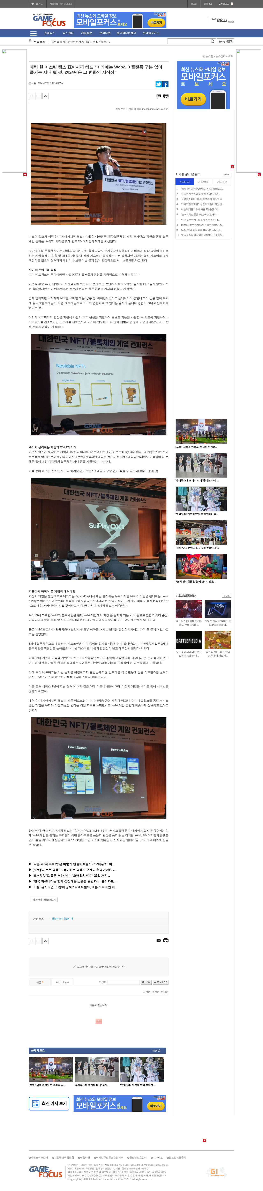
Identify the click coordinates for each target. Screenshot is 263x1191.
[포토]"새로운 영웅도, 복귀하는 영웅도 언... (201, 224)
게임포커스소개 (39, 1157)
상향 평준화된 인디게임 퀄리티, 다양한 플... (202, 199)
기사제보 (158, 1157)
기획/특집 (203, 181)
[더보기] (226, 175)
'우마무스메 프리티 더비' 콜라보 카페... (196, 480)
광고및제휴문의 (177, 1157)
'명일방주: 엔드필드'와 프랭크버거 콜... (196, 514)
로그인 (194, 3)
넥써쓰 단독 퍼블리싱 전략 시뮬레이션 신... (202, 204)
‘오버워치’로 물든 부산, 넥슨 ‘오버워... (199, 214)
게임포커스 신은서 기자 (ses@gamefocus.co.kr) (142, 109)
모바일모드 (223, 3)
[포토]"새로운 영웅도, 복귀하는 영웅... (196, 446)
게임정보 (222, 181)
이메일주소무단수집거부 (109, 1157)
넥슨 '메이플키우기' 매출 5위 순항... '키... (200, 209)
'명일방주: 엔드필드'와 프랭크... (137, 1085)
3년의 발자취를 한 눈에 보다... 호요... (195, 581)
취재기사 (185, 181)
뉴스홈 (209, 56)
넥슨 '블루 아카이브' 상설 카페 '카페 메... (200, 219)
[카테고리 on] (33, 33)
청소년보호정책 (138, 1157)
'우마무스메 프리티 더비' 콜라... (92, 1085)
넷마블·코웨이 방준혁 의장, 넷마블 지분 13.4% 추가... (81, 40)
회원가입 (208, 3)
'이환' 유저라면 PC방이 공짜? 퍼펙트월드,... (202, 188)
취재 (230, 56)
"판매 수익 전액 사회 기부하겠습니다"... (197, 547)
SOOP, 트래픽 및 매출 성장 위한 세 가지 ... (201, 230)
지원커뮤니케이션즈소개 (61, 3)
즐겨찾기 (40, 3)
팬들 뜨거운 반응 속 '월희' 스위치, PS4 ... (200, 194)
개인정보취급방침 (64, 1157)
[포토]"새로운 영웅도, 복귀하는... (47, 1085)
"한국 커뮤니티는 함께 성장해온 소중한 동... (202, 235)
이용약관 (85, 1157)
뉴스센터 (221, 56)
